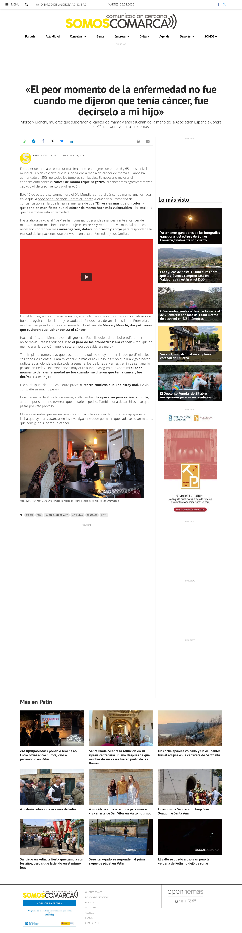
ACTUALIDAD (77, 515)
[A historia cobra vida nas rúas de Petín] (52, 787)
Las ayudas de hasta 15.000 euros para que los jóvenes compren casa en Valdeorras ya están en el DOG (188, 276)
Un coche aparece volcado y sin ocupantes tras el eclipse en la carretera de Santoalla (189, 753)
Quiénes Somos (93, 892)
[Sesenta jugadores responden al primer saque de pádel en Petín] (121, 837)
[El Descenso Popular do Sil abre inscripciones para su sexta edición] (190, 383)
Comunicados (92, 923)
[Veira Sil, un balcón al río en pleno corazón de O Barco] (190, 343)
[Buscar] (26, 4)
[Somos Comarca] (121, 21)
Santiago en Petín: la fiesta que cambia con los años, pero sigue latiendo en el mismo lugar (51, 863)
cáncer (29, 515)
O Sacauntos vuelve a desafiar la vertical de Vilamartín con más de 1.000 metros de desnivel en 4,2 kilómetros (190, 315)
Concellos (76, 36)
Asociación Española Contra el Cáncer (65, 199)
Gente (100, 36)
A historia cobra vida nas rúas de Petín (48, 809)
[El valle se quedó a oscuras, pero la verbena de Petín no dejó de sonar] (190, 837)
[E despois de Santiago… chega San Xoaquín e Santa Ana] (190, 787)
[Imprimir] (138, 141)
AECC (39, 515)
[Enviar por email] (147, 141)
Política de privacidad (97, 897)
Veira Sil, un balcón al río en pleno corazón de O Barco (185, 356)
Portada (30, 36)
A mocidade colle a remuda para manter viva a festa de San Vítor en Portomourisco (120, 811)
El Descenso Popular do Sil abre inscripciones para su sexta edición (185, 395)
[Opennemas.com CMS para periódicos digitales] (185, 896)
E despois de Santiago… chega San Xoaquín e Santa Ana (183, 811)
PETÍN (103, 515)
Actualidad (53, 36)
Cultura (144, 36)
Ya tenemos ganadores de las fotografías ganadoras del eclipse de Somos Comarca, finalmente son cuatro (190, 236)
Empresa (120, 36)
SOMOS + (210, 36)
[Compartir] (208, 4)
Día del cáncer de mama (57, 515)
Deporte (185, 36)
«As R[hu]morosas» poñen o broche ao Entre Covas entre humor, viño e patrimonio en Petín (48, 755)
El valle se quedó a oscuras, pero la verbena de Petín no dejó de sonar (184, 861)
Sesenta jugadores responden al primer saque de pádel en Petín (118, 861)
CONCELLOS (92, 515)
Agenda (164, 36)
